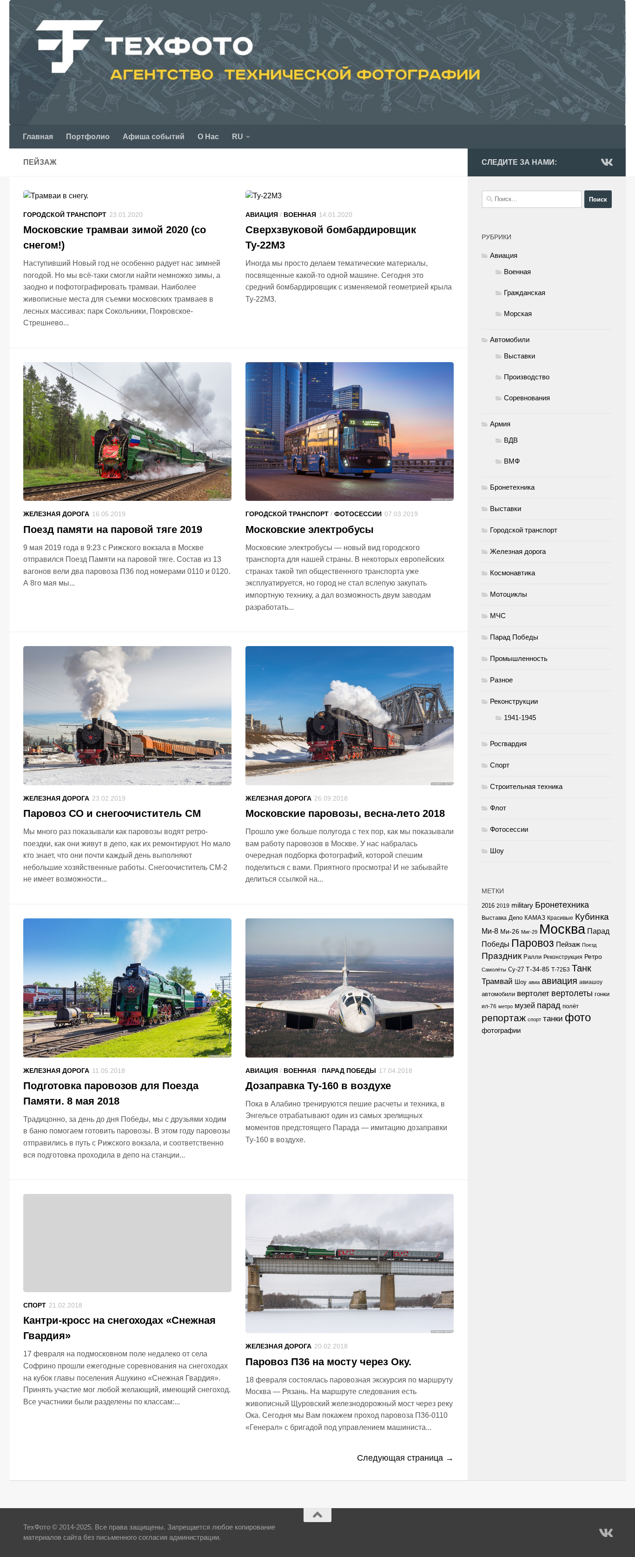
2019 (502, 906)
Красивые (560, 918)
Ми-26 (509, 931)
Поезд (589, 945)
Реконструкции (514, 701)
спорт (534, 1019)
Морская (518, 313)
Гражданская (524, 293)
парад (549, 1005)
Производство (526, 377)
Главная (38, 137)
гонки (602, 994)
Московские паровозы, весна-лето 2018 (345, 813)
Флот (498, 808)
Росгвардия (508, 744)
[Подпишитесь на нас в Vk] (606, 162)
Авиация (261, 214)
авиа (534, 982)
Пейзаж (568, 944)
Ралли (532, 956)
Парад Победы (349, 1070)
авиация (559, 981)
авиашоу (590, 982)
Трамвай (497, 981)
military (522, 905)
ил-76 (489, 1006)
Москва (562, 929)
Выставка (494, 918)
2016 (488, 906)
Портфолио (88, 137)
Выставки (519, 356)
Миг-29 (529, 932)
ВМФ (512, 461)
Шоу (497, 851)
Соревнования (527, 398)
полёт (570, 1006)
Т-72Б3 (560, 969)
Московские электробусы (309, 529)
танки (553, 1018)
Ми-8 (490, 931)
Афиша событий (154, 137)
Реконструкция (562, 957)
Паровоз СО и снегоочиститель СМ (112, 813)
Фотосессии (358, 514)
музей (525, 1005)
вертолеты (572, 993)
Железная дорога (56, 514)
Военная (300, 214)
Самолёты (494, 969)
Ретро (593, 956)
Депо (516, 917)
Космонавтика (512, 573)
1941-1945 (520, 717)
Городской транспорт (64, 214)
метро (505, 1006)
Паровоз (532, 943)
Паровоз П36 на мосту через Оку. (328, 1362)
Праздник (502, 956)
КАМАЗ (534, 917)
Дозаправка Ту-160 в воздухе (318, 1086)
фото (578, 1017)
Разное (501, 680)
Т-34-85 (537, 969)
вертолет (533, 993)
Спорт (34, 1305)
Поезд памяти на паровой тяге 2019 (112, 529)
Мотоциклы (508, 594)
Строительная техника (526, 786)
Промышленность (519, 658)
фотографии (501, 1030)
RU (237, 137)
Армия (500, 424)
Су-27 (516, 969)
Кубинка (592, 917)
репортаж (504, 1018)
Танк (581, 968)
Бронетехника (512, 487)
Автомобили (509, 340)
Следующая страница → (405, 1458)
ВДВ (511, 440)
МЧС (498, 616)
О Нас (208, 137)
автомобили (498, 994)
